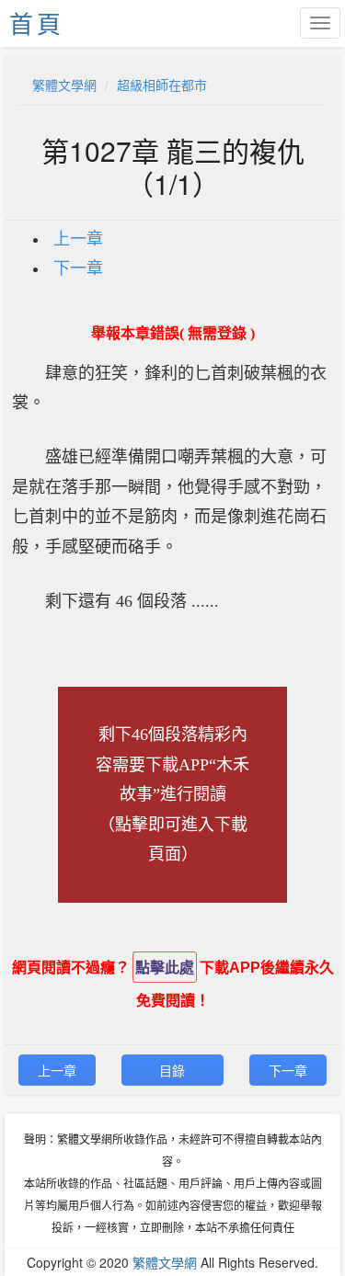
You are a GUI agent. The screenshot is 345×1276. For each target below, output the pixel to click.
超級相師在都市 (162, 84)
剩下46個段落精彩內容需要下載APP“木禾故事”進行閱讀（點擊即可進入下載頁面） (172, 794)
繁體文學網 (64, 84)
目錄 (172, 1070)
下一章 (78, 268)
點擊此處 (164, 967)
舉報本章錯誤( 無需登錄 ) (173, 333)
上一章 (78, 239)
